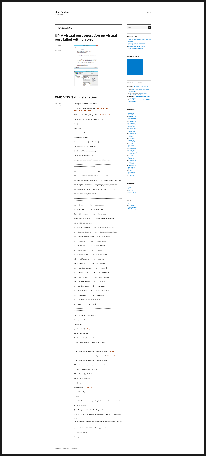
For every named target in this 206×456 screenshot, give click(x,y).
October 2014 (131, 150)
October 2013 (131, 162)
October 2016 (131, 135)
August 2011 (131, 167)
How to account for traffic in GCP (136, 43)
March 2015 (131, 145)
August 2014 (131, 153)
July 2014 (130, 155)
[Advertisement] (135, 67)
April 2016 (131, 136)
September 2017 (132, 128)
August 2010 (131, 172)
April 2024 (131, 113)
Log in (130, 204)
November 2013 (132, 160)
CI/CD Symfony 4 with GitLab (135, 48)
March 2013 (131, 163)
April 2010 (131, 175)
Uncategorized (59, 48)
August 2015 (131, 142)
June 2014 (130, 157)
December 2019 (132, 116)
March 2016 (131, 138)
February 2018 (132, 125)
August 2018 (131, 123)
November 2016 (132, 133)
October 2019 (131, 120)
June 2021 (130, 115)
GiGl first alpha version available (136, 46)
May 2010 (130, 174)
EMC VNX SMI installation (76, 97)
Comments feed (132, 207)
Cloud (129, 187)
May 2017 (130, 130)
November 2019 (132, 118)
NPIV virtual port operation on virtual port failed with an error (86, 37)
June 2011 (130, 169)
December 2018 (132, 121)
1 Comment (58, 50)
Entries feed (131, 205)
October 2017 (131, 126)
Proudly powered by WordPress (71, 448)
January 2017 (131, 131)
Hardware (130, 189)
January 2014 (131, 158)
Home (149, 12)
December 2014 (132, 147)
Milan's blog (62, 12)
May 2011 (130, 170)
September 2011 (132, 165)
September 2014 (132, 152)
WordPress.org (132, 209)
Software (130, 190)
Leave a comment (59, 108)
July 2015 (130, 143)
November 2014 (132, 148)
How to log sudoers (133, 45)
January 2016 (131, 140)
